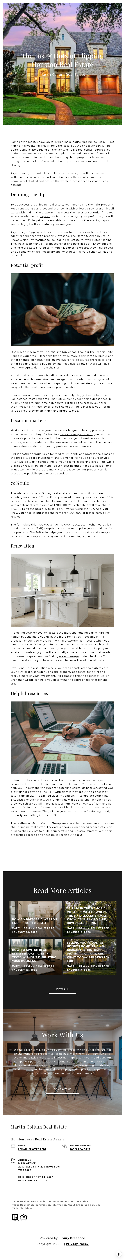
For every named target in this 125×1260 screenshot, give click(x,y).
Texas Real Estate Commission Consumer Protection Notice (50, 1201)
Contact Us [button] (63, 1089)
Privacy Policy (77, 1244)
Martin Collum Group (46, 823)
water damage (69, 656)
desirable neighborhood (76, 434)
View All (62, 989)
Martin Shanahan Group (93, 236)
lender (56, 799)
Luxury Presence (72, 1238)
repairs (45, 216)
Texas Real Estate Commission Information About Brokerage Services (56, 1205)
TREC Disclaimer (22, 1208)
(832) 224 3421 (80, 1149)
